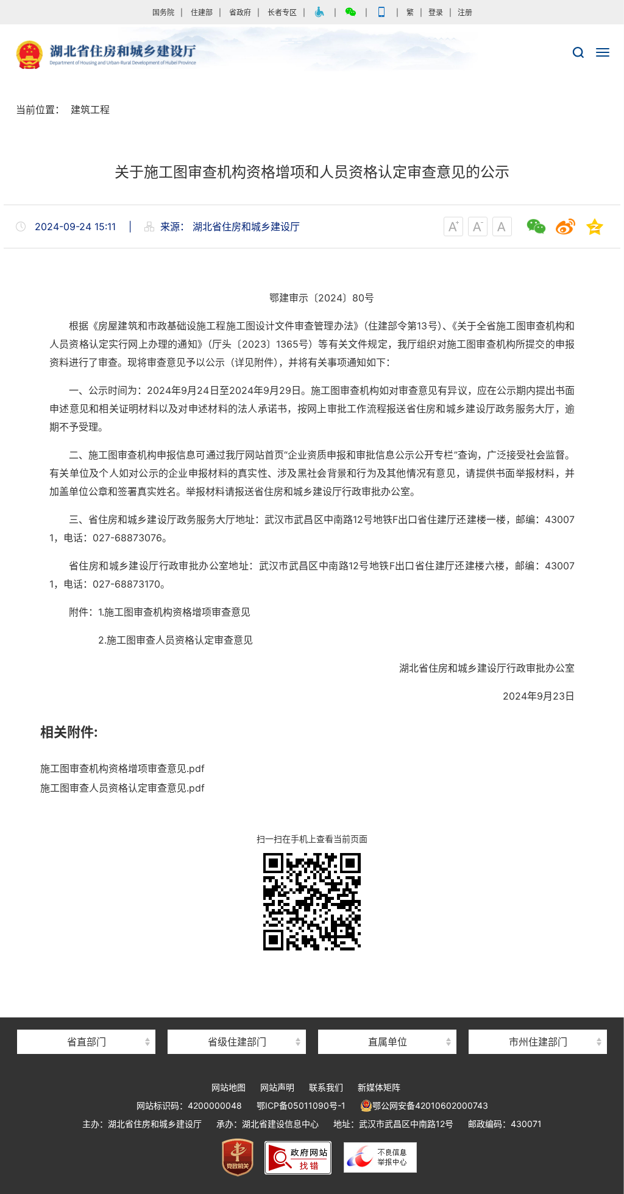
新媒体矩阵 (379, 1087)
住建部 (202, 12)
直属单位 (387, 1042)
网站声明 (277, 1087)
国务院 (163, 12)
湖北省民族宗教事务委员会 (86, 1020)
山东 (237, 1020)
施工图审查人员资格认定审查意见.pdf (122, 788)
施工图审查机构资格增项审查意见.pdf (122, 768)
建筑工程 (90, 110)
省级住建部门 (237, 1042)
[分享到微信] (536, 226)
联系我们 (326, 1087)
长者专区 (282, 12)
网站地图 (228, 1087)
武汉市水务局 (538, 1020)
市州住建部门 (538, 1042)
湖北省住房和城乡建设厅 (312, 55)
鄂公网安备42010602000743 (430, 1105)
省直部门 (86, 1042)
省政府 (240, 12)
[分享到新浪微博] (565, 226)
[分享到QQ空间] (594, 226)
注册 (465, 12)
